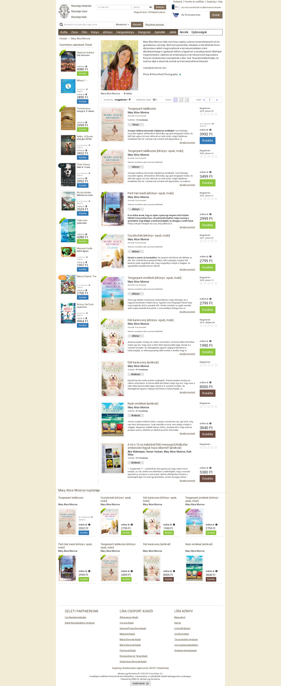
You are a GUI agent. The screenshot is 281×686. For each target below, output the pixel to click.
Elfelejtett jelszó (157, 12)
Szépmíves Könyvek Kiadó (133, 661)
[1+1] (68, 174)
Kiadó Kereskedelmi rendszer (80, 623)
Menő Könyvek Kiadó (130, 645)
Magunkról (179, 617)
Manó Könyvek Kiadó (130, 639)
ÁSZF (153, 668)
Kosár (216, 15)
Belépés (160, 7)
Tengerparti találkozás (142, 108)
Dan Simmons (83, 55)
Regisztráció (140, 12)
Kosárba (83, 73)
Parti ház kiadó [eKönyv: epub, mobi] (151, 193)
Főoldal (63, 38)
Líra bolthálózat (182, 628)
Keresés (137, 24)
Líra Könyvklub (181, 634)
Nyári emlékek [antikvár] (143, 403)
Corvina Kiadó (127, 623)
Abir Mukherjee (136, 451)
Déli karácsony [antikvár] (143, 362)
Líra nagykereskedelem (186, 645)
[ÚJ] (68, 284)
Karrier (177, 623)
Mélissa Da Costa (85, 195)
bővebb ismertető (187, 143)
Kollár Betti (82, 223)
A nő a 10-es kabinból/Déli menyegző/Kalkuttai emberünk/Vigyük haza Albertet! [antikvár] (157, 446)
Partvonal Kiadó (128, 650)
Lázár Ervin (82, 307)
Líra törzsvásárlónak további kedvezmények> (201, 7)
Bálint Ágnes (82, 251)
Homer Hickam (154, 451)
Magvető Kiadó (127, 634)
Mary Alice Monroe (80, 38)
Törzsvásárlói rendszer (186, 639)
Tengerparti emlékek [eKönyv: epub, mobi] (154, 277)
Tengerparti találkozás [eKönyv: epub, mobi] (155, 151)
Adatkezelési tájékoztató (135, 668)
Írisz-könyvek (140, 116)
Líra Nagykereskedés (75, 617)
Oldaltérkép (163, 668)
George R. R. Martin (85, 111)
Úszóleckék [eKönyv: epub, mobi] (149, 235)
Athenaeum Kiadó (129, 617)
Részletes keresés (154, 24)
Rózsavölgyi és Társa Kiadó (133, 656)
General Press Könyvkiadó (133, 628)
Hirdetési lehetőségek (185, 650)
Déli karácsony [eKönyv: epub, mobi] (151, 320)
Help (220, 1)
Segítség (116, 668)
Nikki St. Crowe (83, 167)
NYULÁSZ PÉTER (84, 139)
